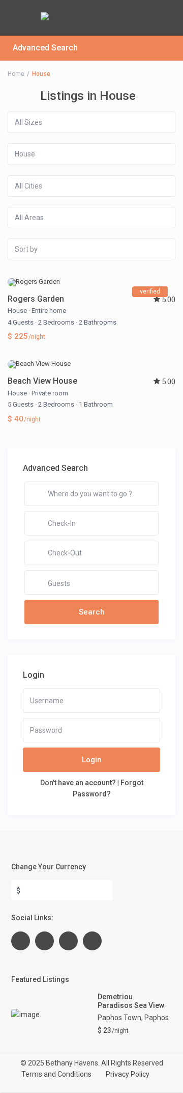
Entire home (49, 310)
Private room (50, 393)
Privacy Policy (127, 1074)
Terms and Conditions (56, 1074)
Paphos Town (119, 1018)
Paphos (156, 1018)
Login (92, 759)
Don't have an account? (78, 783)
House (17, 310)
